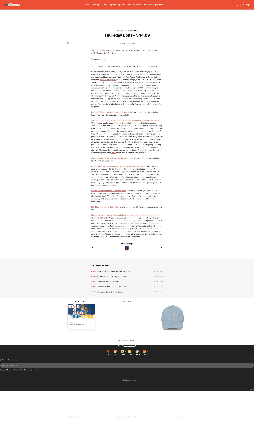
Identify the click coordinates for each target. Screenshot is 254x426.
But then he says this (108, 80)
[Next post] (161, 246)
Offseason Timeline (134, 5)
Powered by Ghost (181, 417)
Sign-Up (96, 5)
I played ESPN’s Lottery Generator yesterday (109, 112)
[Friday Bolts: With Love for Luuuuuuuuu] (127, 286)
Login (248, 5)
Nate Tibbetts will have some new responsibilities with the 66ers (117, 166)
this (114, 153)
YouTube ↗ (125, 340)
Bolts (136, 31)
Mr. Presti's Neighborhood (153, 5)
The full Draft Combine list (101, 50)
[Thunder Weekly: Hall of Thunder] (127, 281)
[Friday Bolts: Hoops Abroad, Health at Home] (127, 271)
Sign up (118, 417)
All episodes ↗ (133, 340)
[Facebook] (240, 5)
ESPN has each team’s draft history (105, 207)
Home (88, 5)
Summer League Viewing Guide (113, 5)
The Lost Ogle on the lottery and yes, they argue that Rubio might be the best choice (125, 120)
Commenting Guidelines (130, 417)
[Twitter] (243, 5)
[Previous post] (92, 246)
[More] (166, 4)
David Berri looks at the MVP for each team (108, 191)
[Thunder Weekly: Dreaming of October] (127, 276)
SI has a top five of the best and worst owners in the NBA (114, 158)
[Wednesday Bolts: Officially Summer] (127, 291)
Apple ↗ (120, 340)
